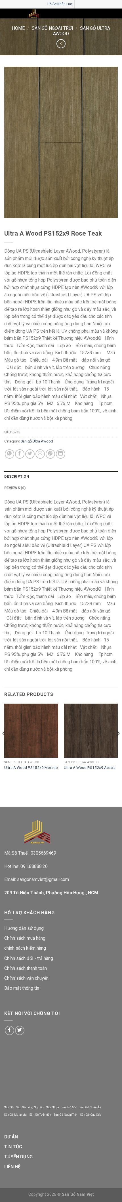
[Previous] (4, 744)
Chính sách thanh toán (25, 968)
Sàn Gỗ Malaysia (15, 1114)
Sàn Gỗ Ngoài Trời (52, 28)
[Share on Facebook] (19, 454)
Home (18, 28)
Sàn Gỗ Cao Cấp (90, 1114)
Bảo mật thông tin (21, 988)
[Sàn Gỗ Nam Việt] (34, 13)
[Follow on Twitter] (19, 1030)
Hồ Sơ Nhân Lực (59, 4)
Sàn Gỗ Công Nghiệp (29, 1107)
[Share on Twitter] (30, 454)
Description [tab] (16, 476)
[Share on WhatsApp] (9, 454)
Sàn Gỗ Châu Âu (90, 1107)
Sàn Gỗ (9, 1107)
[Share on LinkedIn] (60, 454)
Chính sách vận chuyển (26, 978)
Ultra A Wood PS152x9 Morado (31, 767)
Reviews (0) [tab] (15, 488)
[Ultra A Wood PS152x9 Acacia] (91, 731)
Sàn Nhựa (52, 1107)
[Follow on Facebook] (9, 1030)
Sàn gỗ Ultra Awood (37, 441)
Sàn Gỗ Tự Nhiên (40, 1114)
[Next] (118, 744)
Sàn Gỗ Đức (69, 1107)
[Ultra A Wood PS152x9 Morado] (31, 731)
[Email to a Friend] (40, 454)
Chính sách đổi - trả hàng (28, 958)
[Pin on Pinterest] (50, 454)
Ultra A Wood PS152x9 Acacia (89, 767)
